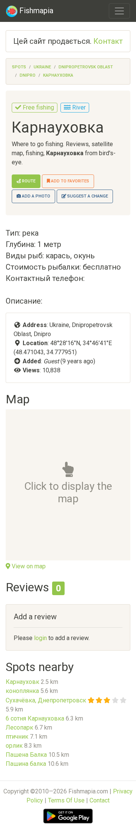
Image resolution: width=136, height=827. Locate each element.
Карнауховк (22, 681)
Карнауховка (58, 75)
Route (28, 181)
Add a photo (35, 196)
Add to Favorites (69, 181)
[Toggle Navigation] (119, 11)
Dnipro (28, 75)
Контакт (108, 41)
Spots (19, 67)
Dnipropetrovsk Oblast (86, 67)
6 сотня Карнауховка (35, 718)
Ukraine (42, 67)
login (40, 638)
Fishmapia (35, 10)
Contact (100, 800)
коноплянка (22, 690)
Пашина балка (26, 763)
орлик (14, 745)
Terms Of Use (66, 800)
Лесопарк (19, 727)
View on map (28, 566)
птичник (17, 736)
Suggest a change (87, 196)
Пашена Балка (26, 754)
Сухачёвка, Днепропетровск (46, 700)
